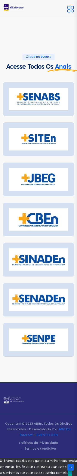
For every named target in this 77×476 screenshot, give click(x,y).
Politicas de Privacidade (38, 443)
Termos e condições (40, 448)
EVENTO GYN (47, 435)
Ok (70, 473)
